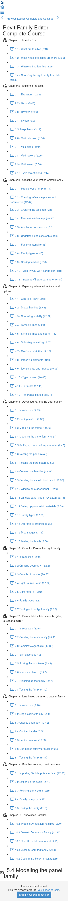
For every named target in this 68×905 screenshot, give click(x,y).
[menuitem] (2, 8)
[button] (2, 3)
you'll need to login (48, 890)
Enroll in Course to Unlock (34, 894)
